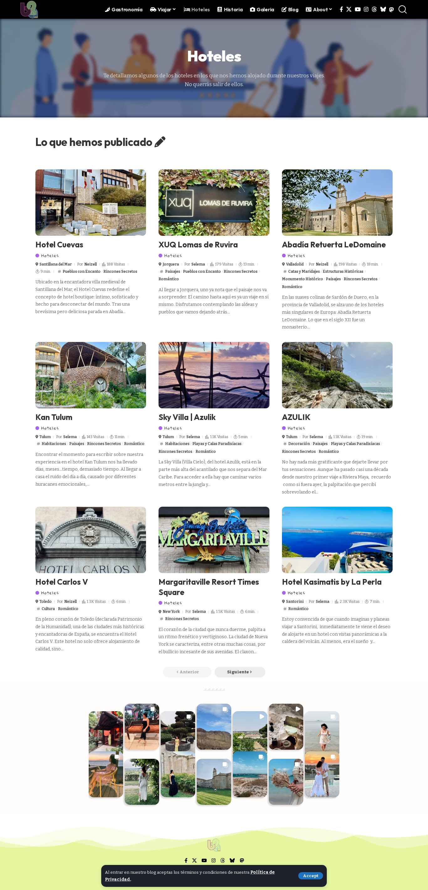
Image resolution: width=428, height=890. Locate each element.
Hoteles (50, 255)
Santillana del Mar (55, 264)
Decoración (299, 444)
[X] (349, 9)
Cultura (48, 609)
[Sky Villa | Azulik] (214, 375)
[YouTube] (357, 9)
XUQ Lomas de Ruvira (198, 245)
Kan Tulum (53, 417)
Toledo (45, 601)
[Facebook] (341, 9)
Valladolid (295, 264)
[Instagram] (366, 9)
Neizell (90, 264)
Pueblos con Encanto (82, 271)
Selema (198, 264)
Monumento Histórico (302, 279)
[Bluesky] (383, 9)
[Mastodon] (391, 9)
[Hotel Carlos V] (90, 540)
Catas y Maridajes (304, 271)
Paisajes (172, 271)
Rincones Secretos (120, 271)
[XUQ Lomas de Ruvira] (214, 202)
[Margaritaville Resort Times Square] (214, 540)
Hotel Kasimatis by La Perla (332, 582)
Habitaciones (54, 444)
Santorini (295, 601)
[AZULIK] (337, 375)
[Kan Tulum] (90, 375)
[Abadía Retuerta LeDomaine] (337, 202)
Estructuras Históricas (343, 271)
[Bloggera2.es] (29, 9)
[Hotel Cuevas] (90, 202)
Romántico (169, 279)
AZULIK (296, 417)
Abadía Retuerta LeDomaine (334, 245)
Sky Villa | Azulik (187, 417)
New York (171, 611)
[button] (310, 875)
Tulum (45, 437)
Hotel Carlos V (61, 582)
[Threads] (374, 9)
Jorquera (171, 264)
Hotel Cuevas (59, 245)
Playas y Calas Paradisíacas (217, 444)
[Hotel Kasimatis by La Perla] (337, 540)
